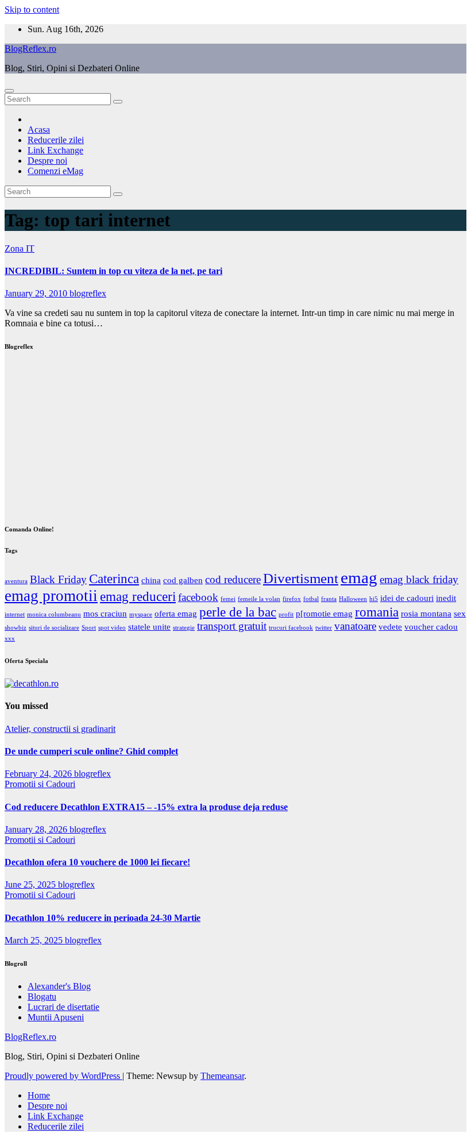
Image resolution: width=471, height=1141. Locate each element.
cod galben (183, 580)
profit (286, 614)
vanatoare (355, 626)
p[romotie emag (324, 613)
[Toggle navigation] (9, 90)
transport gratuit (232, 626)
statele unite (149, 626)
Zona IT (19, 248)
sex (460, 613)
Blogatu (42, 996)
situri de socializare (54, 628)
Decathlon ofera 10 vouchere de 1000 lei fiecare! (97, 862)
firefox (292, 599)
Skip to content (32, 9)
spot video (112, 628)
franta (329, 599)
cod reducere (233, 579)
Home (39, 1095)
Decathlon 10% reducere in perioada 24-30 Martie (102, 918)
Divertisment (300, 578)
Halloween (353, 599)
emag (359, 577)
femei (228, 599)
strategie (184, 628)
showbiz (15, 628)
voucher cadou (431, 626)
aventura (16, 581)
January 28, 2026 (37, 829)
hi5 (373, 599)
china (151, 580)
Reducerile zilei (56, 140)
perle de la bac (237, 612)
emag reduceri (138, 596)
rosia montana (426, 613)
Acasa (39, 129)
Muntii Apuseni (56, 1017)
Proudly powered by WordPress (63, 1076)
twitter (323, 628)
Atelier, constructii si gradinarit (60, 729)
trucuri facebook (291, 628)
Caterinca (114, 579)
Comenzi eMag (55, 171)
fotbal (311, 599)
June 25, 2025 (31, 884)
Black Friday (58, 579)
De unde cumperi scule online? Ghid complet (91, 751)
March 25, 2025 (35, 940)
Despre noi (47, 160)
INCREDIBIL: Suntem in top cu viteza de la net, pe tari (113, 271)
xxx (10, 638)
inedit (446, 598)
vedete (390, 626)
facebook (198, 597)
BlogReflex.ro (30, 48)
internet (15, 614)
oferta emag (176, 613)
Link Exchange (55, 150)
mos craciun (105, 613)
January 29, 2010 (37, 293)
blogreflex (88, 293)
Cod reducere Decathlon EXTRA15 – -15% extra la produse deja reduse (146, 807)
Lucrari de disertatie (63, 1007)
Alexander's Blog (59, 986)
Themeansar (222, 1076)
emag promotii (51, 595)
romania (377, 612)
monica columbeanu (54, 614)
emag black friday (419, 579)
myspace (140, 614)
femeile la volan (259, 599)
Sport (89, 628)
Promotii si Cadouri (40, 784)
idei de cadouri (407, 598)
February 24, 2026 (39, 773)
